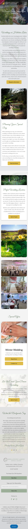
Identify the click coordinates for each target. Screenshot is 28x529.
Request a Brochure (14, 82)
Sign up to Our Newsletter (14, 483)
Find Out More (14, 163)
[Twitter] (14, 499)
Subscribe (14, 490)
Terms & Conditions (14, 508)
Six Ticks (19, 512)
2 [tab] (14, 450)
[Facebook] (11, 499)
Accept (14, 526)
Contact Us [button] (14, 363)
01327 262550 (14, 469)
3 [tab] (16, 450)
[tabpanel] (14, 432)
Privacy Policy (5, 508)
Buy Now (13, 478)
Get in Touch (14, 217)
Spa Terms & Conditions (14, 510)
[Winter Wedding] (14, 332)
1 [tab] (12, 450)
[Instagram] (16, 499)
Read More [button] (14, 359)
